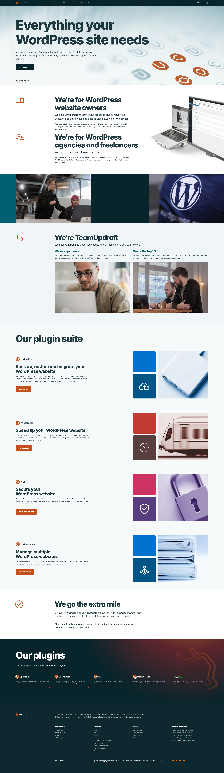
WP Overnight (59, 738)
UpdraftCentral (25, 572)
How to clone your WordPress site (182, 738)
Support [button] (74, 2)
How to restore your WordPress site (182, 735)
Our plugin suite (25, 67)
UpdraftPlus (23, 389)
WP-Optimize (24, 448)
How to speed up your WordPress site (183, 740)
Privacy (96, 751)
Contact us (136, 738)
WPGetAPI (58, 735)
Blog (89, 2)
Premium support (138, 732)
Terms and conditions (100, 748)
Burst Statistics (59, 730)
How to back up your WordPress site (182, 730)
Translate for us (98, 743)
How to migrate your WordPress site (182, 732)
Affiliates (96, 738)
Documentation (137, 730)
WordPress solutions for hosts (102, 740)
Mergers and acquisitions (101, 745)
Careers (96, 735)
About (95, 730)
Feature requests (137, 735)
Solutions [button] (66, 2)
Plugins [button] (57, 2)
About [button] (82, 2)
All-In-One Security (26, 512)
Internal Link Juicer (60, 732)
